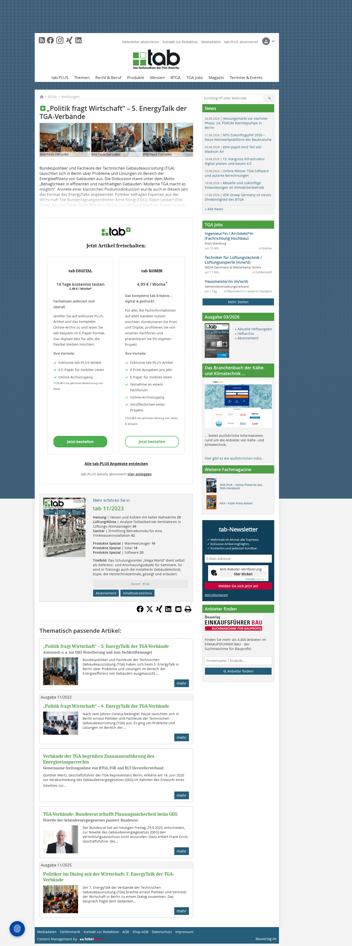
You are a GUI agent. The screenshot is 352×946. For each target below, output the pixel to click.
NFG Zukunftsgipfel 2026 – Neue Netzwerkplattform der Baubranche (238, 137)
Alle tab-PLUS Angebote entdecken (116, 463)
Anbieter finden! (240, 671)
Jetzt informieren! (216, 595)
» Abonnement (246, 338)
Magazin (216, 77)
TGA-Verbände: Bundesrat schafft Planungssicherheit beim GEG (110, 814)
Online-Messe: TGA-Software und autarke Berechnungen (237, 173)
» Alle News (214, 209)
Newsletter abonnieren (140, 42)
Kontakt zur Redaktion (180, 42)
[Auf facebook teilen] (140, 611)
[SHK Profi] (212, 486)
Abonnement (106, 593)
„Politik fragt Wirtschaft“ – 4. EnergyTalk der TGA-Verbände (106, 706)
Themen (82, 77)
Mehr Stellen (238, 302)
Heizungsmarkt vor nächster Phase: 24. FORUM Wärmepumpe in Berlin (236, 123)
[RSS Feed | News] (41, 40)
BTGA (175, 77)
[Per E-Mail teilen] (178, 609)
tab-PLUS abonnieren (241, 42)
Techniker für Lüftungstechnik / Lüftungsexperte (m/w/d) (233, 260)
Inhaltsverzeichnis (137, 593)
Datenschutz (162, 931)
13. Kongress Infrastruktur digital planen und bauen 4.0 (235, 161)
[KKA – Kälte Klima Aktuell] (212, 503)
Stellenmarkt (70, 931)
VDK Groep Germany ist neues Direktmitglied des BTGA (238, 197)
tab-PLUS (59, 77)
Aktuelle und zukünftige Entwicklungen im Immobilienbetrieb (234, 185)
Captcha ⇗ (256, 579)
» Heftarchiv (244, 333)
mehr (182, 683)
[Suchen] (269, 98)
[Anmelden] (268, 41)
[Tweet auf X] (149, 611)
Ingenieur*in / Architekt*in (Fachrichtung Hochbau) (229, 236)
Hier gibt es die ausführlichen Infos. (233, 458)
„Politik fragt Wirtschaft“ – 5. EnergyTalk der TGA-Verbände (106, 646)
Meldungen (70, 96)
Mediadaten (211, 42)
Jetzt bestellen (80, 441)
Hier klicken (243, 574)
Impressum (184, 931)
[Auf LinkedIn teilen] (169, 611)
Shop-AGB (140, 931)
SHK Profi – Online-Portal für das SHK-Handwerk (241, 486)
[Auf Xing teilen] (159, 611)
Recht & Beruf (108, 77)
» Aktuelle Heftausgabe (253, 329)
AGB (125, 931)
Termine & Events (246, 77)
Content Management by (57, 939)
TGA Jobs (194, 77)
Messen (157, 77)
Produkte (135, 77)
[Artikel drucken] (188, 609)
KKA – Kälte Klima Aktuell (236, 503)
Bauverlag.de (266, 938)
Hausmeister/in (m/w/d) (226, 281)
